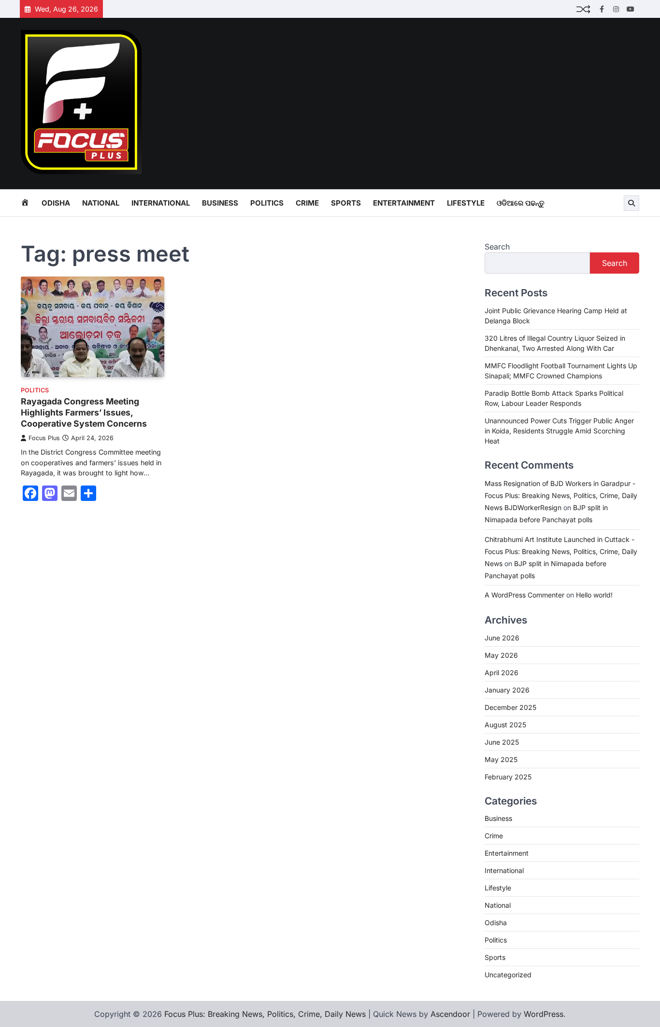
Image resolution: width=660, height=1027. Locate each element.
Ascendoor (450, 1014)
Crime (307, 203)
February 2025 (508, 777)
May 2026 (501, 655)
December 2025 (510, 707)
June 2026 (502, 638)
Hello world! (594, 595)
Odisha (56, 203)
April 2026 (501, 672)
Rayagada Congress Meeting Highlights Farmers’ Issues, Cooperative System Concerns (84, 412)
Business (220, 203)
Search (497, 246)
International (160, 203)
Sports (346, 203)
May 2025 (501, 759)
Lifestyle (466, 203)
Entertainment (404, 203)
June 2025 (502, 742)
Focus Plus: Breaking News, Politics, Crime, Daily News (265, 1014)
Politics (267, 203)
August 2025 (505, 725)
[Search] (631, 203)
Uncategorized (508, 975)
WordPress (543, 1014)
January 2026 (507, 690)
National (100, 203)
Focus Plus (44, 438)
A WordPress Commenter (524, 595)
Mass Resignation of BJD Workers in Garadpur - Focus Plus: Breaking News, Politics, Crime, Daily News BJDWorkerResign (561, 495)
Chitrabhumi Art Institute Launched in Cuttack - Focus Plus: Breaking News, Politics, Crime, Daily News (561, 551)
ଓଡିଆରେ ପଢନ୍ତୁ (521, 203)
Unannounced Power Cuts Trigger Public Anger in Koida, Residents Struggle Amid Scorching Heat (559, 430)
